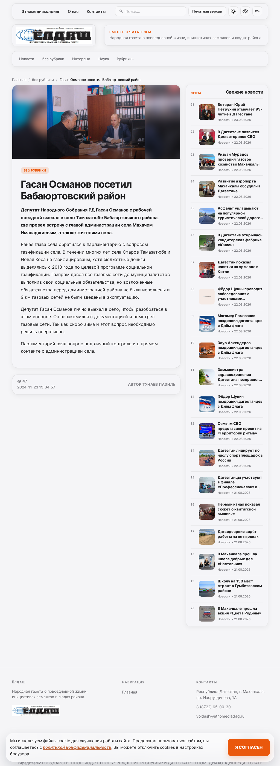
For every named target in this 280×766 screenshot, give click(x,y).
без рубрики (53, 59)
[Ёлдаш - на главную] (54, 35)
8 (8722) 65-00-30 (213, 706)
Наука (103, 59)
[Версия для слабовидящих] (245, 11)
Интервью (81, 59)
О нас (73, 11)
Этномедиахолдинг (41, 11)
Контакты (96, 11)
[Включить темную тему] (233, 11)
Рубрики (125, 59)
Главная (19, 79)
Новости (26, 59)
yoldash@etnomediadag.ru (220, 716)
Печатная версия (207, 11)
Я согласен (248, 747)
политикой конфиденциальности (77, 747)
